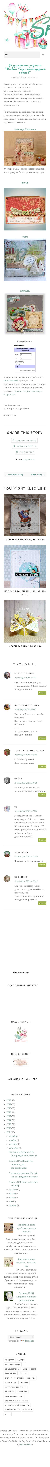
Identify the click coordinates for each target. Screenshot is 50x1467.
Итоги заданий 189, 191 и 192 (25, 539)
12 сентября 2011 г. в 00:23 (26, 856)
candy (7, 1414)
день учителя (10, 1373)
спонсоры (27, 1410)
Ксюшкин (20, 877)
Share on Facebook (26, 440)
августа (13, 1189)
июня (12, 1197)
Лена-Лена (21, 852)
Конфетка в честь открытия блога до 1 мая (26, 1262)
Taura (18, 779)
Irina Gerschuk (11, 380)
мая (11, 1201)
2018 (9, 1104)
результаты (29, 459)
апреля (12, 1205)
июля (12, 1193)
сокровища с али (12, 1410)
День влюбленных (12, 1369)
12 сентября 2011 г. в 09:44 (25, 881)
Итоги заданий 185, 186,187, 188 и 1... (25, 593)
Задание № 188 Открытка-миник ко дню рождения (26, 1296)
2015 (9, 1116)
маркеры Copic (11, 1382)
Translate (29, 1341)
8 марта (21, 1360)
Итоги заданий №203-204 (25, 646)
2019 (9, 1100)
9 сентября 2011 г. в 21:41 (25, 709)
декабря (13, 1136)
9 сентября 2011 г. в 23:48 (25, 755)
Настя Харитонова (26, 705)
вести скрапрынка (12, 1364)
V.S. (16, 807)
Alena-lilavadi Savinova (30, 750)
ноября (12, 1140)
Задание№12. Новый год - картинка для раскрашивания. (22, 1164)
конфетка (31, 1378)
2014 (9, 1120)
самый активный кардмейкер (17, 1405)
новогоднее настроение (15, 1387)
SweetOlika (25, 1444)
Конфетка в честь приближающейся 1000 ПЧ (26, 1228)
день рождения (29, 1369)
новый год (9, 1392)
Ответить (42, 693)
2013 (9, 1124)
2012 (9, 1128)
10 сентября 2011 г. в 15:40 (25, 783)
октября (13, 1144)
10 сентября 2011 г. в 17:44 (25, 811)
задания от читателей (14, 1378)
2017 (9, 1108)
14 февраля (9, 1360)
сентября (13, 1148)
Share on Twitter (27, 446)
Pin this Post (27, 452)
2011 (8, 1132)
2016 (9, 1112)
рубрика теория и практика (16, 1401)
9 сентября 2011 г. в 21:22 (25, 678)
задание (23, 1373)
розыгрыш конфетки (13, 1396)
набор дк (24, 1382)
